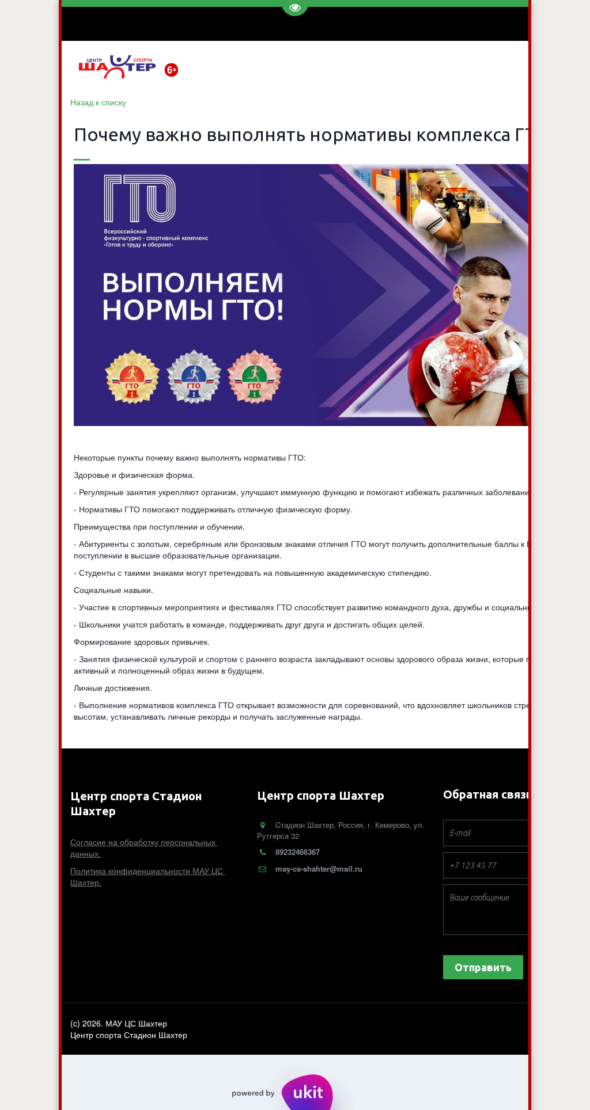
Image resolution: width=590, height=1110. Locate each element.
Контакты (374, 66)
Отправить (483, 967)
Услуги (269, 66)
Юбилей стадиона (444, 66)
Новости (225, 66)
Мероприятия (522, 66)
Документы (319, 66)
